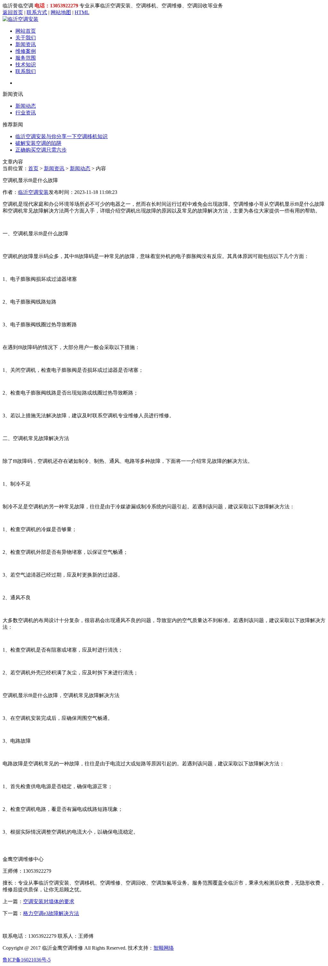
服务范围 (25, 58)
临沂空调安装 (33, 192)
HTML (82, 12)
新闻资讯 (25, 44)
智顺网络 (163, 948)
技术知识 (25, 64)
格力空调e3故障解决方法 (51, 913)
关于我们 (25, 37)
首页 (33, 168)
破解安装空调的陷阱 (38, 143)
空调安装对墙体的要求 (48, 901)
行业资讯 (25, 112)
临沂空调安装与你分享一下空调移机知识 (61, 136)
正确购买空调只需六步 (41, 150)
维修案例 (25, 51)
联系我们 (25, 71)
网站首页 (25, 31)
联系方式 (37, 12)
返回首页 (13, 12)
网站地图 (61, 12)
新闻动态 (25, 106)
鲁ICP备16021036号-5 (27, 959)
